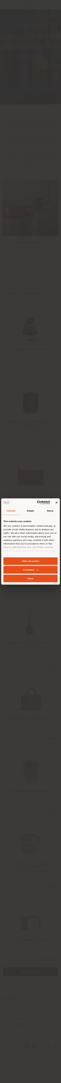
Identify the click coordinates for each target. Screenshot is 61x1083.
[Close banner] (57, 502)
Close (30, 578)
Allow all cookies (30, 561)
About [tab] (50, 510)
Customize (28, 569)
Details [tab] (30, 510)
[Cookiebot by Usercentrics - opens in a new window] (37, 502)
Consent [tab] (11, 510)
